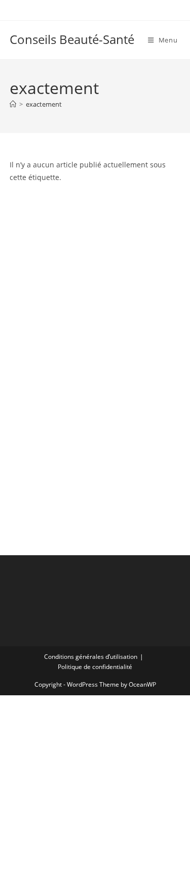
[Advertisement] (95, 252)
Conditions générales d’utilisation (90, 656)
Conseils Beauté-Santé (72, 39)
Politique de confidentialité (95, 666)
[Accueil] (13, 104)
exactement (44, 104)
